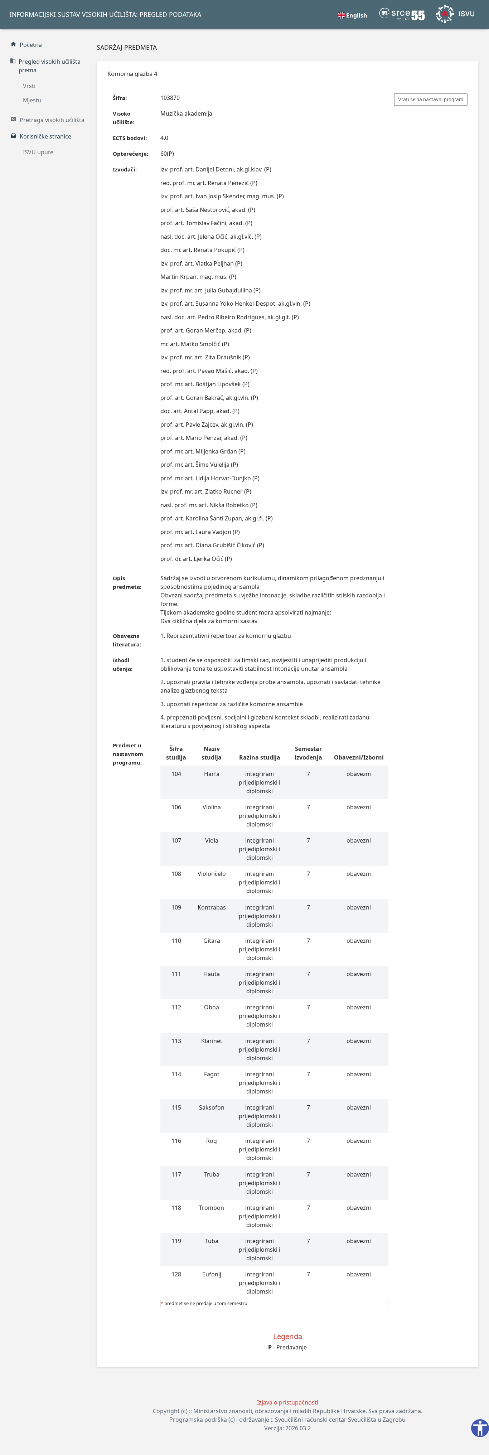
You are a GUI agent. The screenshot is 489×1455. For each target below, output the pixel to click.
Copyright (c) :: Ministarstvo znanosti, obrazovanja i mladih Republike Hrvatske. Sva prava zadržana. (287, 1411)
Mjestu (32, 100)
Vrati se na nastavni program (430, 99)
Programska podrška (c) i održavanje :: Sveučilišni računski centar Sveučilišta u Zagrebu (287, 1420)
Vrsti (29, 86)
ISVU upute (38, 152)
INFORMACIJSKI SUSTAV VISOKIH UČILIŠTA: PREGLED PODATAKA (105, 14)
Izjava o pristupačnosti (287, 1402)
